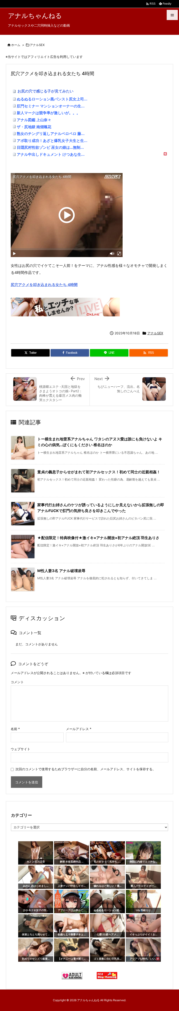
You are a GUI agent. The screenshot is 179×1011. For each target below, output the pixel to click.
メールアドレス (78, 729)
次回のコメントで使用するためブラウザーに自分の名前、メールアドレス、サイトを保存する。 (85, 769)
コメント (17, 682)
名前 (15, 729)
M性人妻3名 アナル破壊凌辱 (61, 570)
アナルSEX (37, 45)
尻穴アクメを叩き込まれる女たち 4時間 (44, 284)
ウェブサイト (20, 749)
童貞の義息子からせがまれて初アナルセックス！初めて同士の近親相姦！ (98, 472)
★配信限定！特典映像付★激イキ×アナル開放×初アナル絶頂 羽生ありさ (98, 537)
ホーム (15, 45)
